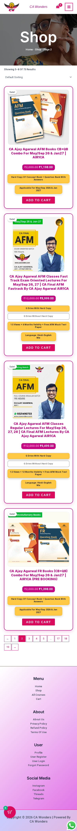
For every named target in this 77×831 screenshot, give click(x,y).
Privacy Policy (38, 723)
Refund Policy (38, 727)
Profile (38, 752)
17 (58, 638)
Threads (38, 794)
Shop (38, 49)
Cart (38, 698)
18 (65, 638)
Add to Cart (38, 200)
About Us (38, 719)
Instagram (38, 785)
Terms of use (38, 732)
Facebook (38, 790)
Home (29, 49)
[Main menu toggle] (69, 7)
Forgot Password (38, 765)
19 (7, 647)
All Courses (38, 694)
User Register (38, 756)
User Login (38, 761)
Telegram (38, 798)
